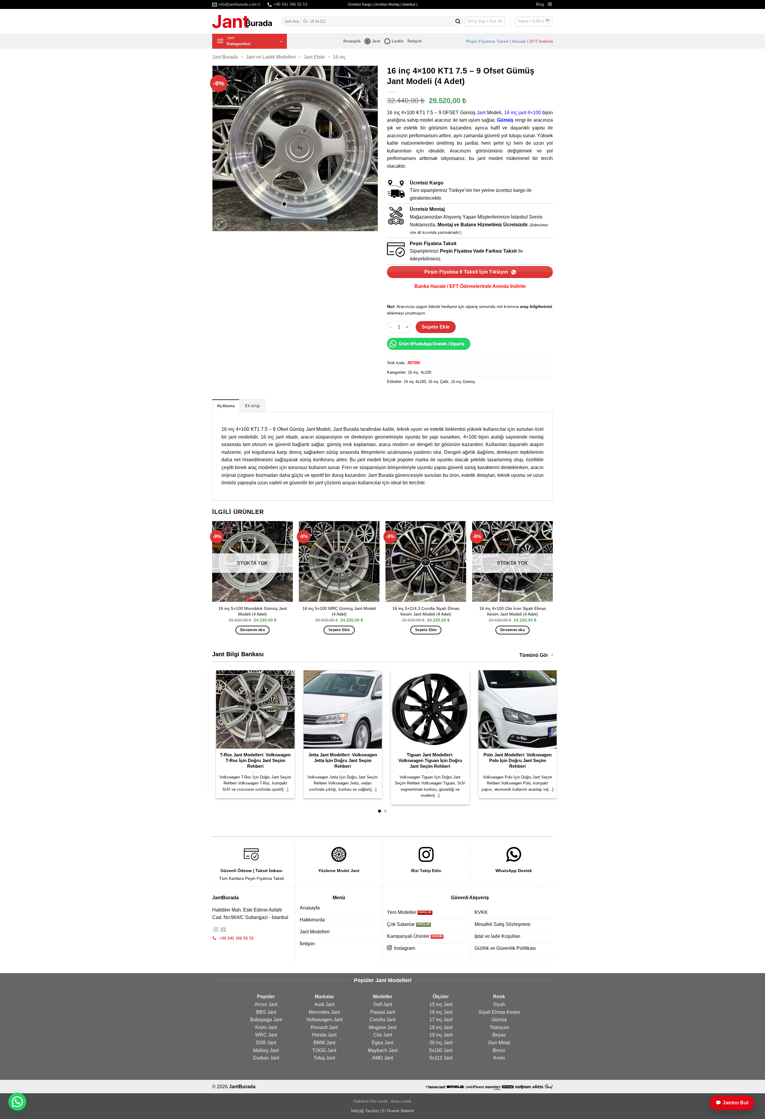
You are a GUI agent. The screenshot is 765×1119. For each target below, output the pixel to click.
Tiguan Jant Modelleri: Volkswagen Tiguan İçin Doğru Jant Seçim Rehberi (426, 760)
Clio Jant (382, 1034)
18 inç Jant (440, 1027)
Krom (499, 1057)
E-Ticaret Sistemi (398, 1110)
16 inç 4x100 (415, 381)
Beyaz (499, 1034)
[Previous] (212, 583)
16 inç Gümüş (463, 381)
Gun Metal (499, 1042)
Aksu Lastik (401, 1101)
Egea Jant (382, 1042)
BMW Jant (324, 1042)
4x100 (426, 372)
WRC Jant (266, 1034)
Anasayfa (351, 41)
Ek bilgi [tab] (252, 406)
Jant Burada (225, 56)
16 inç (339, 56)
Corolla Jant (382, 1019)
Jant (376, 41)
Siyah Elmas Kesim (499, 1012)
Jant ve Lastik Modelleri (271, 56)
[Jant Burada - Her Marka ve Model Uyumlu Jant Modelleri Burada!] (242, 21)
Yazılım (372, 1110)
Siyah (499, 1004)
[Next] (552, 583)
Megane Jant (382, 1027)
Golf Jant (382, 1004)
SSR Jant (266, 1042)
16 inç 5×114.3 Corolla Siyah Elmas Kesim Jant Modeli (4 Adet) (425, 611)
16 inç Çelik (438, 381)
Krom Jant (266, 1027)
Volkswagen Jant (324, 1019)
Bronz (499, 1050)
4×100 (534, 112)
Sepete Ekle (436, 326)
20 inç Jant (440, 1042)
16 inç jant (515, 112)
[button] (534, 21)
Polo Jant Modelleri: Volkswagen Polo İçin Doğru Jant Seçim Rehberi (514, 760)
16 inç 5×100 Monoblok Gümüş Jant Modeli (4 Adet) (252, 611)
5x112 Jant (440, 1057)
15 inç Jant (440, 1004)
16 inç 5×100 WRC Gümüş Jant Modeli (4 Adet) (339, 611)
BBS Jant (266, 1012)
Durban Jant (266, 1057)
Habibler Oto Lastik (371, 1101)
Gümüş (505, 120)
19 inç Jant (440, 1034)
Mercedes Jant (324, 1012)
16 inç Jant (440, 1012)
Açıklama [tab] (226, 406)
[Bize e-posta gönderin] (223, 929)
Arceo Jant (266, 1004)
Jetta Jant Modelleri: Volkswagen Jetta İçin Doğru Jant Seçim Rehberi (339, 760)
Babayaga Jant (266, 1019)
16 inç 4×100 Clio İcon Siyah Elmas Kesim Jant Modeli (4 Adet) (512, 611)
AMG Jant (382, 1057)
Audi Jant (324, 1004)
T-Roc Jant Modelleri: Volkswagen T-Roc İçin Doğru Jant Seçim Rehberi (251, 760)
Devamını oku (252, 630)
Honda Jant (324, 1034)
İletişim (415, 41)
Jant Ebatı (314, 56)
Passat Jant (382, 1012)
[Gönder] (458, 21)
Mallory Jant (266, 1050)
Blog (540, 4)
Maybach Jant (382, 1050)
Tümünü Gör (533, 655)
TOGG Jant (324, 1050)
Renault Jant (324, 1027)
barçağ (358, 1110)
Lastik (397, 41)
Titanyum (499, 1027)
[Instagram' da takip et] (550, 4)
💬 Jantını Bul (731, 1102)
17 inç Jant (440, 1019)
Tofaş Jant (324, 1057)
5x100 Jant (440, 1050)
